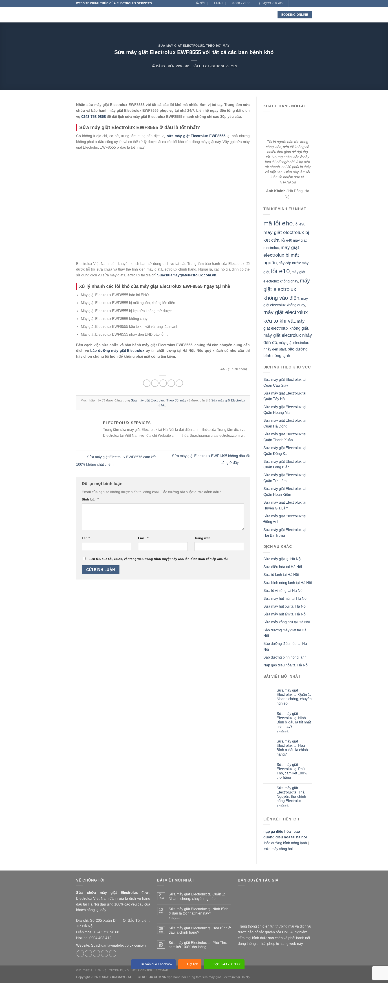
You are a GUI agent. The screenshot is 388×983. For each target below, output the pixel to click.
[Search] (267, 14)
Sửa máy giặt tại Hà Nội (282, 559)
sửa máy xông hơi (278, 849)
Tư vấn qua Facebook (156, 964)
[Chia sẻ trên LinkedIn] (179, 383)
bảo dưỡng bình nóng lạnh (285, 843)
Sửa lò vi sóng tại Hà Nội (283, 591)
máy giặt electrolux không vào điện (286, 289)
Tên (86, 538)
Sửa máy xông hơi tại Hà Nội (286, 622)
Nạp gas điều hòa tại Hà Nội (286, 665)
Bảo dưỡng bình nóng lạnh (284, 657)
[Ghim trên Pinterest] (171, 383)
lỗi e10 (280, 271)
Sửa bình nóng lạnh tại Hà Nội (287, 583)
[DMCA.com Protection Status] (271, 906)
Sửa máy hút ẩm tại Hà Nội (284, 614)
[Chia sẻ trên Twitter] (155, 383)
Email (143, 538)
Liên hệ (244, 14)
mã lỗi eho (278, 223)
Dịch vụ (160, 14)
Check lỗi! (207, 14)
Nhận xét (283, 731)
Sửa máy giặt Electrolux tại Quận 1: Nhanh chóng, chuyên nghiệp (294, 696)
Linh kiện (182, 14)
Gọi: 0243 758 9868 (227, 964)
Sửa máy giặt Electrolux (181, 45)
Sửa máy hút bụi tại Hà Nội (284, 606)
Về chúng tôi (139, 14)
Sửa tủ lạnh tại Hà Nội (281, 575)
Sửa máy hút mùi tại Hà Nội (285, 598)
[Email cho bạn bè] (163, 383)
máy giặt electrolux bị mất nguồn (281, 255)
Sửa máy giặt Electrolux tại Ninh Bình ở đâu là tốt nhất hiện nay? (294, 720)
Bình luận (90, 499)
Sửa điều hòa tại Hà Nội (282, 567)
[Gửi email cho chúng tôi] (305, 3)
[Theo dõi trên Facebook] (292, 3)
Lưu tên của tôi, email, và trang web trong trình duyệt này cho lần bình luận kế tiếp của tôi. (159, 559)
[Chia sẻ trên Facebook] (146, 383)
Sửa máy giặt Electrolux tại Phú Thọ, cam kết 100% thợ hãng (292, 771)
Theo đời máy (218, 45)
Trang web (202, 538)
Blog (229, 14)
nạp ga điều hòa (277, 831)
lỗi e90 (300, 224)
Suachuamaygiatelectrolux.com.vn (118, 945)
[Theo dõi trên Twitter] (301, 3)
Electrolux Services (218, 66)
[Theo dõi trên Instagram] (296, 3)
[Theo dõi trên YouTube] (309, 9)
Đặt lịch (192, 964)
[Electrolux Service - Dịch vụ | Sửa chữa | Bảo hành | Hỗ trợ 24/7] (98, 14)
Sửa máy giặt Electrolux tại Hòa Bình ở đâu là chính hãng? (292, 747)
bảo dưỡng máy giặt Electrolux (117, 351)
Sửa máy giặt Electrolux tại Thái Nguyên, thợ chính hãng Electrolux (291, 794)
